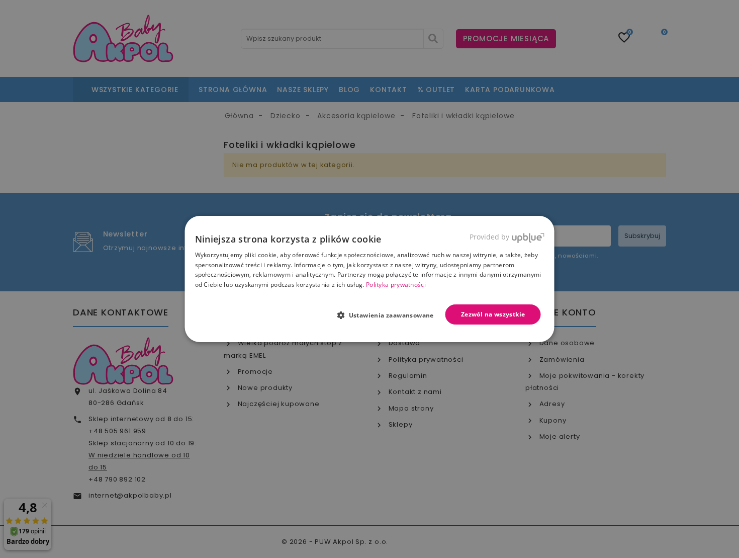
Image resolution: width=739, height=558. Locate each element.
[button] (389, 315)
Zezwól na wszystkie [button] (493, 314)
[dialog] (370, 279)
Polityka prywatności (396, 284)
